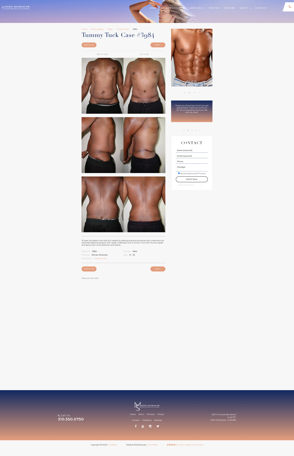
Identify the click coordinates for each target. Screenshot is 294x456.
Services (197, 8)
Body (110, 29)
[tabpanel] (191, 59)
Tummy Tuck (122, 29)
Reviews (229, 8)
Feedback (146, 420)
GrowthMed (152, 445)
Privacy (198, 185)
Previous (89, 45)
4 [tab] (198, 92)
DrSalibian (16, 5)
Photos (214, 8)
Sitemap (158, 420)
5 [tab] (199, 130)
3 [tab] (194, 92)
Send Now (191, 179)
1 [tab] (184, 92)
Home (153, 8)
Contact (261, 8)
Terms (203, 185)
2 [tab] (189, 92)
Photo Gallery (97, 29)
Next (158, 45)
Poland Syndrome (173, 8)
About (244, 8)
